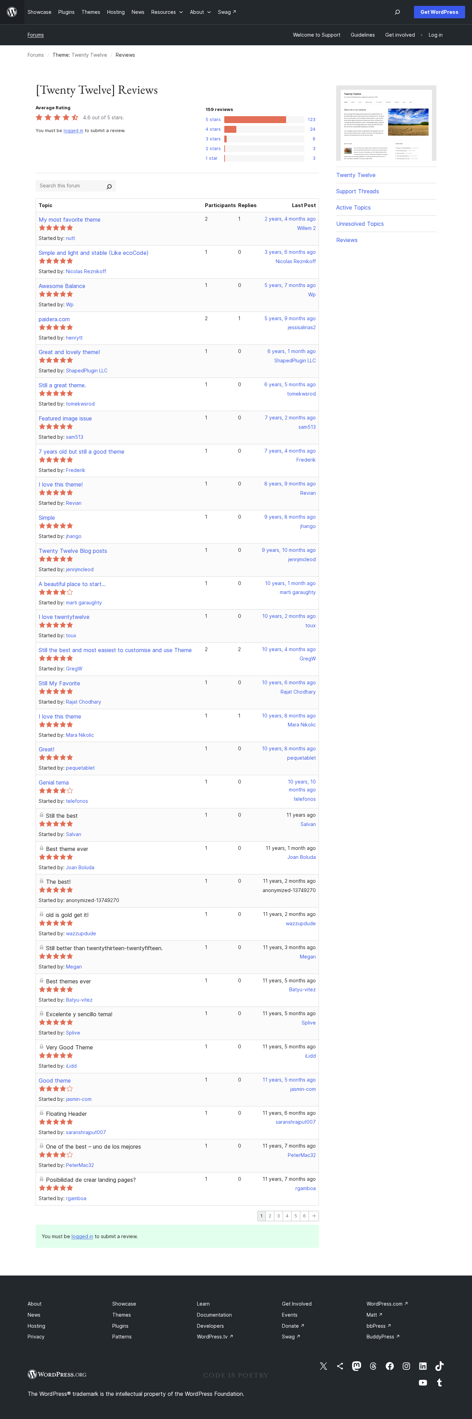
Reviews (347, 239)
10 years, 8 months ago (289, 715)
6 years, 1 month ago (291, 351)
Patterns (122, 1336)
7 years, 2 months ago (290, 417)
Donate (293, 1326)
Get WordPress (440, 12)
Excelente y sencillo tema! (79, 1014)
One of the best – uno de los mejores (93, 1146)
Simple (47, 517)
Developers (210, 1326)
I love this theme (60, 716)
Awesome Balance (62, 285)
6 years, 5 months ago (290, 384)
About (34, 1304)
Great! (46, 749)
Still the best (62, 815)
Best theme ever (67, 848)
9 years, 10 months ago (289, 550)
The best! (58, 881)
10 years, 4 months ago (289, 649)
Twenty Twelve (89, 55)
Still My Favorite (59, 683)
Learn (203, 1304)
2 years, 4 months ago (290, 219)
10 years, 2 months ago (289, 616)
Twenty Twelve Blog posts (73, 550)
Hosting (36, 1326)
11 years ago (301, 815)
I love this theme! (61, 484)
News (34, 1315)
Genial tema (54, 782)
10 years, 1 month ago (290, 583)
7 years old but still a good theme (81, 451)
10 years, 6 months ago (289, 682)
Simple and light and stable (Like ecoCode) (94, 252)
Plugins (120, 1326)
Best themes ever (68, 981)
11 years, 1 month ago (291, 848)
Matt (375, 1315)
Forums (36, 35)
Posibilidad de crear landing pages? (91, 1179)
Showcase (124, 1304)
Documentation (214, 1315)
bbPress (379, 1326)
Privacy (36, 1336)
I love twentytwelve (64, 616)
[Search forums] (109, 185)
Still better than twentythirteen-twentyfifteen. (104, 948)
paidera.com (54, 319)
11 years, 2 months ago (289, 881)
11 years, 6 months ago (289, 1113)
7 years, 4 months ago (290, 451)
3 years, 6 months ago (290, 252)
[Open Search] (397, 12)
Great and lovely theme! (69, 352)
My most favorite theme (70, 219)
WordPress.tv (215, 1336)
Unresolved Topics (360, 223)
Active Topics (353, 207)
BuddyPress (383, 1336)
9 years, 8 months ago (290, 517)
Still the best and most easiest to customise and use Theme (115, 650)
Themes (121, 1315)
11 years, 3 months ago (289, 947)
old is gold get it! (67, 914)
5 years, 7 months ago (290, 285)
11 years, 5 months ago (289, 980)
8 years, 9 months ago (290, 483)
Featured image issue (65, 418)
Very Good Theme (69, 1047)
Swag (291, 1336)
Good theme (55, 1080)
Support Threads (357, 191)
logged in (73, 130)
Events (290, 1315)
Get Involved (297, 1304)
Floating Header (66, 1113)
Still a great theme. (62, 385)
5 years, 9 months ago (290, 318)
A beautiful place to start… (72, 584)
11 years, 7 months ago (289, 1146)
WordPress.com (387, 1304)
